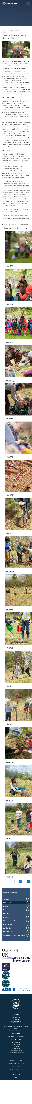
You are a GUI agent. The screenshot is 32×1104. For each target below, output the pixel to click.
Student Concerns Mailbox (16, 1052)
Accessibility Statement (16, 1069)
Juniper (21, 1063)
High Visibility (16, 1066)
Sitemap (16, 1072)
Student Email (16, 1048)
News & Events (14, 30)
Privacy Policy (16, 1074)
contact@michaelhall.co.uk (16, 1036)
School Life (5, 32)
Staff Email (16, 1046)
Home (4, 30)
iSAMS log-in (16, 1042)
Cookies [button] (16, 1077)
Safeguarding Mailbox (16, 1050)
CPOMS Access (16, 1044)
